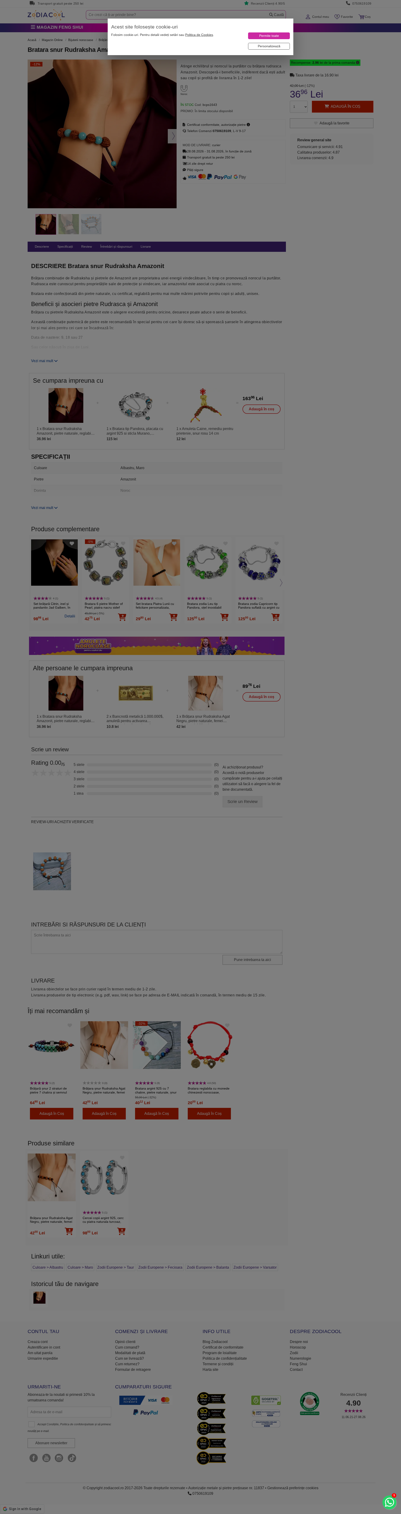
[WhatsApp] (389, 1502)
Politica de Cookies (199, 35)
